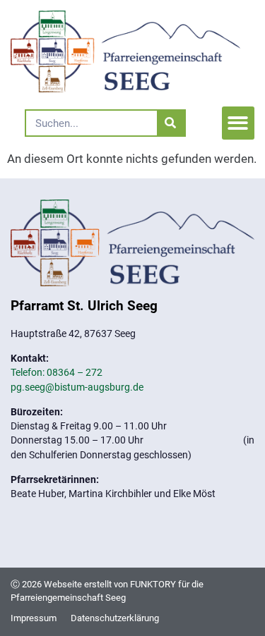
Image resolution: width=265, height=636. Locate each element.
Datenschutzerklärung (115, 618)
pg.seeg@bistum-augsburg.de (77, 387)
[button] (238, 123)
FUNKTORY (153, 584)
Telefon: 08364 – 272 (56, 372)
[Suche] (170, 123)
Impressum (34, 618)
